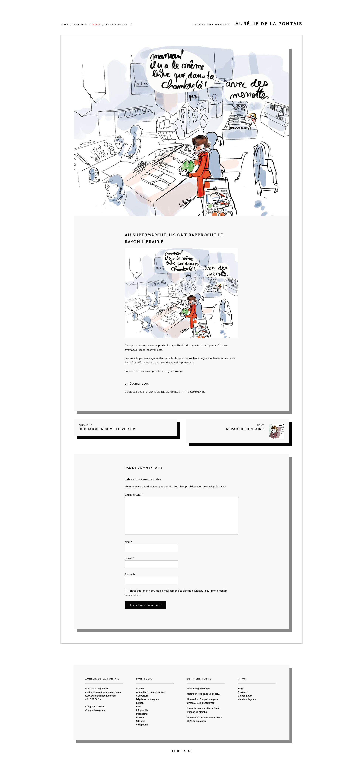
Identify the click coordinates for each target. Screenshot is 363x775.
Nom (128, 541)
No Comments (195, 392)
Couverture (142, 695)
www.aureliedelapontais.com (100, 695)
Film (138, 706)
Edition (139, 703)
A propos (81, 24)
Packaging (141, 714)
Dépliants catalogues (147, 699)
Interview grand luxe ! (198, 688)
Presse (140, 717)
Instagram (99, 710)
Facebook (99, 706)
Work (64, 24)
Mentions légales (247, 699)
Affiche (140, 688)
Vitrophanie (142, 724)
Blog (97, 24)
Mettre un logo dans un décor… (203, 694)
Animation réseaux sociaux (151, 692)
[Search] (132, 24)
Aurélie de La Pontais (165, 392)
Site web (130, 574)
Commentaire (133, 494)
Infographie (142, 710)
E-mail (129, 558)
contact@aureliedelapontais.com (103, 692)
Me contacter (116, 24)
